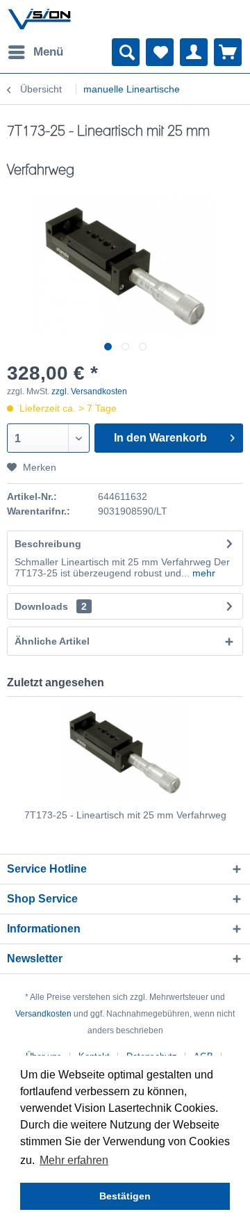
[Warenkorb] (228, 52)
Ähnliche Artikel (52, 641)
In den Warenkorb (160, 438)
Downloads (41, 606)
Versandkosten (43, 1014)
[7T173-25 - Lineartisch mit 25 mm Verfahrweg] (125, 752)
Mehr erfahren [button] (74, 1160)
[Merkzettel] (160, 52)
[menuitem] (35, 52)
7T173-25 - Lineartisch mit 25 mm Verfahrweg (125, 814)
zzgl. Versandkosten (89, 391)
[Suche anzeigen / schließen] (126, 52)
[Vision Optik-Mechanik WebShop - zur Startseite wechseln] (39, 19)
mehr (202, 573)
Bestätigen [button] (125, 1196)
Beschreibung (48, 543)
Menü (48, 51)
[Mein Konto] (194, 52)
